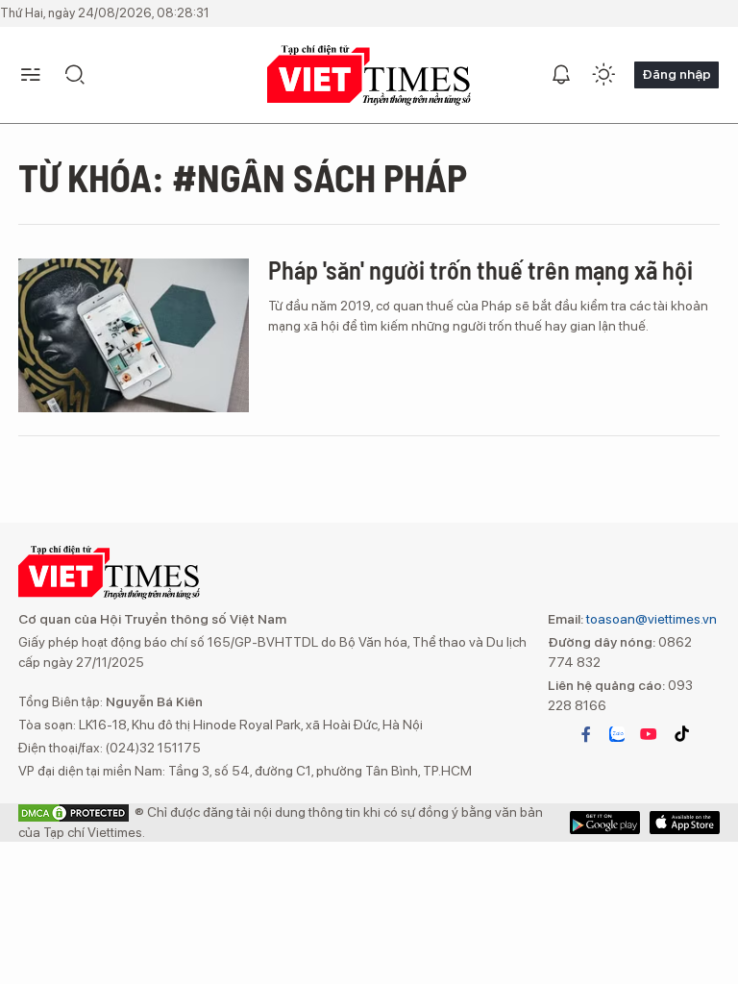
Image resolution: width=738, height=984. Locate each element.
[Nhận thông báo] (561, 74)
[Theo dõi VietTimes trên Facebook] (586, 734)
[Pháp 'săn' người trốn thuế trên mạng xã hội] (133, 335)
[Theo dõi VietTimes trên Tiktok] (681, 734)
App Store (605, 822)
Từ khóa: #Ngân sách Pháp (242, 177)
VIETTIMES (369, 75)
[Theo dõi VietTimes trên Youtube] (648, 734)
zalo (617, 734)
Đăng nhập (676, 74)
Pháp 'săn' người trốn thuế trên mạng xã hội (480, 269)
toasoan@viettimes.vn (650, 619)
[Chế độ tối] (603, 74)
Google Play (685, 822)
